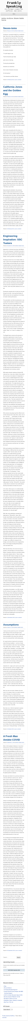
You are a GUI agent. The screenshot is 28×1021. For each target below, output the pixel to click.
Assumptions (11, 624)
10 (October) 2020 (10, 729)
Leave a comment (18, 79)
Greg (5, 986)
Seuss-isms (10, 28)
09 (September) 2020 (11, 950)
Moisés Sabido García (19, 30)
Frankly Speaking (14, 4)
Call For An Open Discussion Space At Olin (13, 995)
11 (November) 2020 (10, 617)
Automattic (4, 1017)
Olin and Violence (8, 988)
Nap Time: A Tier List (8, 1002)
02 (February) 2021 (10, 79)
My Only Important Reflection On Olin (12, 996)
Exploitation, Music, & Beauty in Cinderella (13, 1000)
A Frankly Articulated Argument (10, 989)
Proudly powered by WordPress (8, 1015)
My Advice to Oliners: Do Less (10, 998)
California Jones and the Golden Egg (12, 90)
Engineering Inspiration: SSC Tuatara (12, 240)
